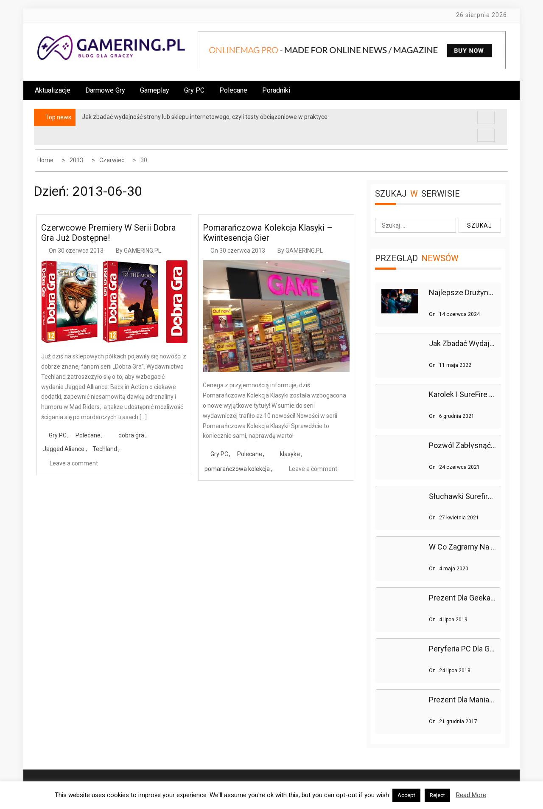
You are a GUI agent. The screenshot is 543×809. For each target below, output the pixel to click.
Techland (104, 448)
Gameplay (154, 90)
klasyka (290, 454)
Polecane (233, 90)
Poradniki (276, 90)
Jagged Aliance (63, 448)
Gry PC (194, 90)
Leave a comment (74, 463)
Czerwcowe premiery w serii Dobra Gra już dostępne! (108, 233)
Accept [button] (406, 795)
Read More (471, 795)
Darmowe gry (105, 90)
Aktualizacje (52, 90)
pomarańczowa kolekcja (237, 468)
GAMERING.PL (142, 250)
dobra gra (131, 435)
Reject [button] (437, 795)
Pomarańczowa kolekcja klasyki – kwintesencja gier (268, 233)
